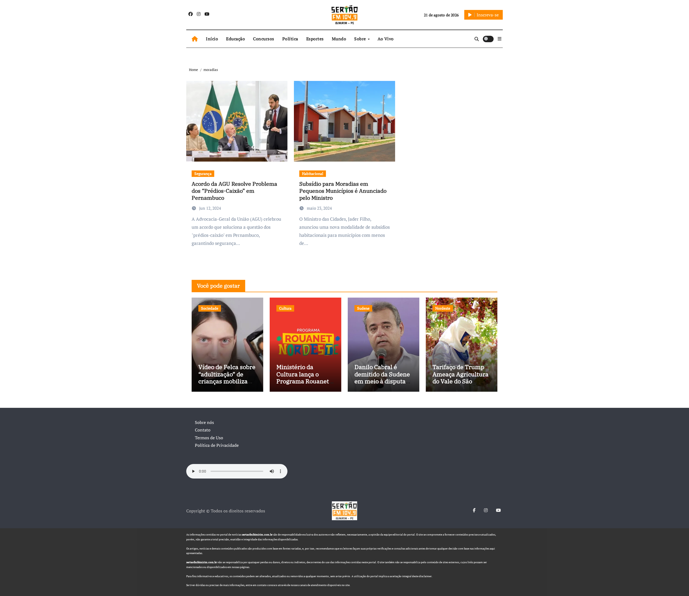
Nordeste (442, 308)
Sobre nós (204, 422)
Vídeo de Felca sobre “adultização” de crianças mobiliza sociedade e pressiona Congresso (227, 381)
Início (212, 39)
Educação (235, 39)
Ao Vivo (386, 39)
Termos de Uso (209, 438)
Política (290, 39)
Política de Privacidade (217, 445)
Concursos (263, 39)
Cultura (285, 308)
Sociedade (209, 308)
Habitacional (312, 173)
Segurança (203, 173)
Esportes (315, 39)
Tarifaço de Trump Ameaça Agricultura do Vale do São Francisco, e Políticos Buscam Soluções (460, 384)
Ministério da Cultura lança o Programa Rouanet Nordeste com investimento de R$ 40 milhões (303, 384)
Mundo (339, 39)
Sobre (360, 39)
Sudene (363, 308)
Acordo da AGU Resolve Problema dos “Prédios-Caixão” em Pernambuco (234, 190)
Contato (202, 430)
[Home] (195, 39)
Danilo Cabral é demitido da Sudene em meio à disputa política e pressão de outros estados (382, 381)
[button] (499, 38)
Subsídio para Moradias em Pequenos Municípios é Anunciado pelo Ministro (342, 190)
